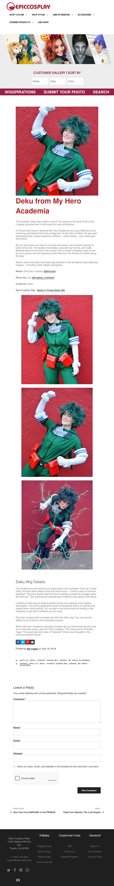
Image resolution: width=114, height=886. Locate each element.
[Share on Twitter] (22, 642)
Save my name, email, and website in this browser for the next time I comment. (58, 766)
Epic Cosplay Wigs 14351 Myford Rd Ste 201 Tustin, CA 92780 (19, 843)
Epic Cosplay (32, 648)
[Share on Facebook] (18, 642)
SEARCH (101, 92)
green (73, 663)
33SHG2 (24, 663)
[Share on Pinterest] (27, 642)
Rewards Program (69, 856)
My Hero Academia (79, 660)
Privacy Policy (44, 856)
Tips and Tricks (95, 856)
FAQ (70, 846)
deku (42, 663)
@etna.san (50, 271)
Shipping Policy (44, 846)
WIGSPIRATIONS (20, 92)
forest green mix (57, 663)
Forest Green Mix (47, 660)
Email (17, 740)
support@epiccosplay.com (19, 860)
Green (63, 660)
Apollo (24, 660)
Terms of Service (44, 861)
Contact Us (69, 851)
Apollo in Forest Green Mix (51, 290)
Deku (33, 660)
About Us (94, 846)
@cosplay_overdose (43, 277)
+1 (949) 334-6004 (19, 856)
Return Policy (44, 851)
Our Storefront (95, 851)
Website (17, 753)
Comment (19, 699)
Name (17, 727)
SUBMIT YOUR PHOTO (64, 92)
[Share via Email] (32, 642)
